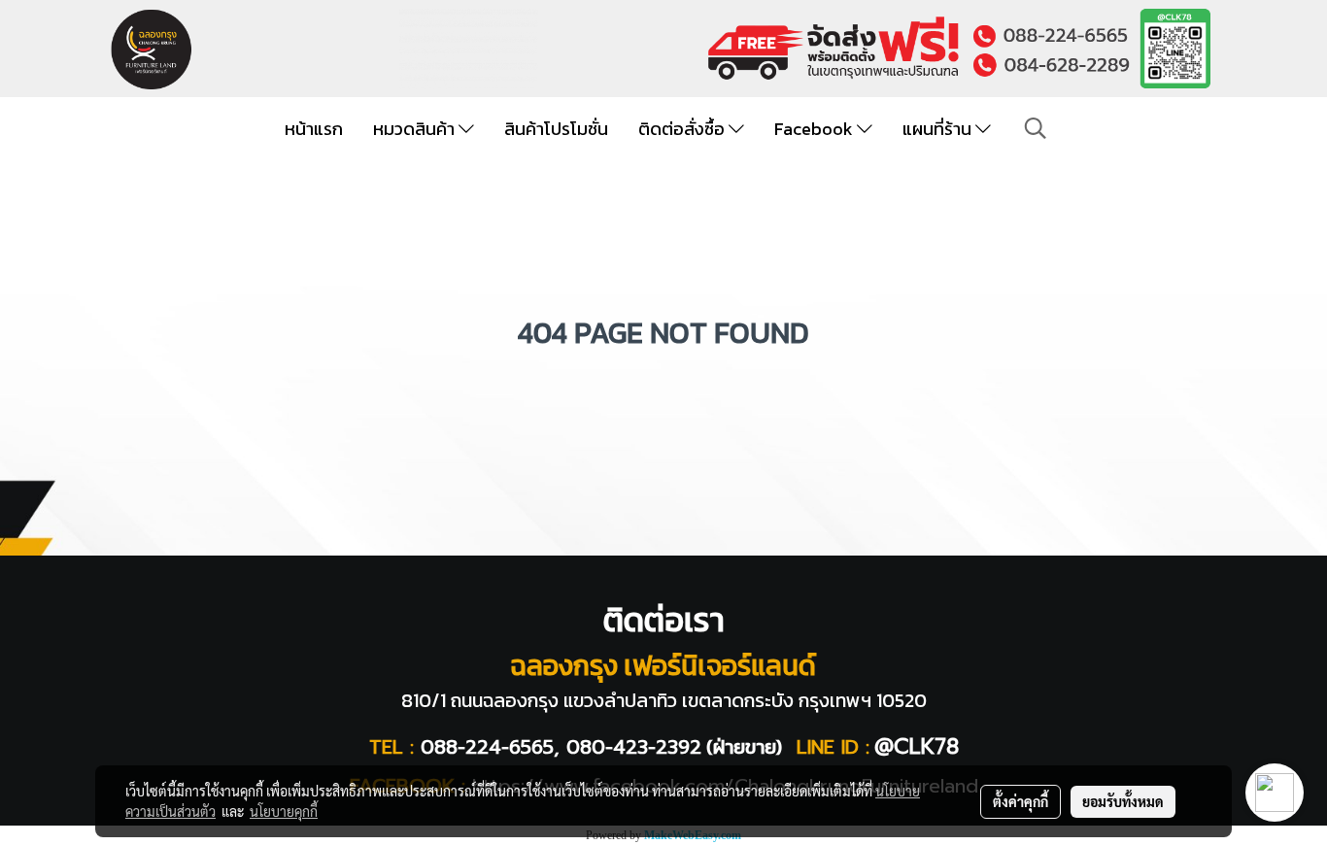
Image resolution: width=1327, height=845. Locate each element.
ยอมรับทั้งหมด (1123, 801)
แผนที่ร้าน (938, 129)
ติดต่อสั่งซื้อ (683, 129)
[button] (1035, 128)
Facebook (815, 129)
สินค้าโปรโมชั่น (556, 129)
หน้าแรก (314, 129)
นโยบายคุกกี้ (284, 811)
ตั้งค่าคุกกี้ (1020, 801)
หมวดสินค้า (416, 129)
